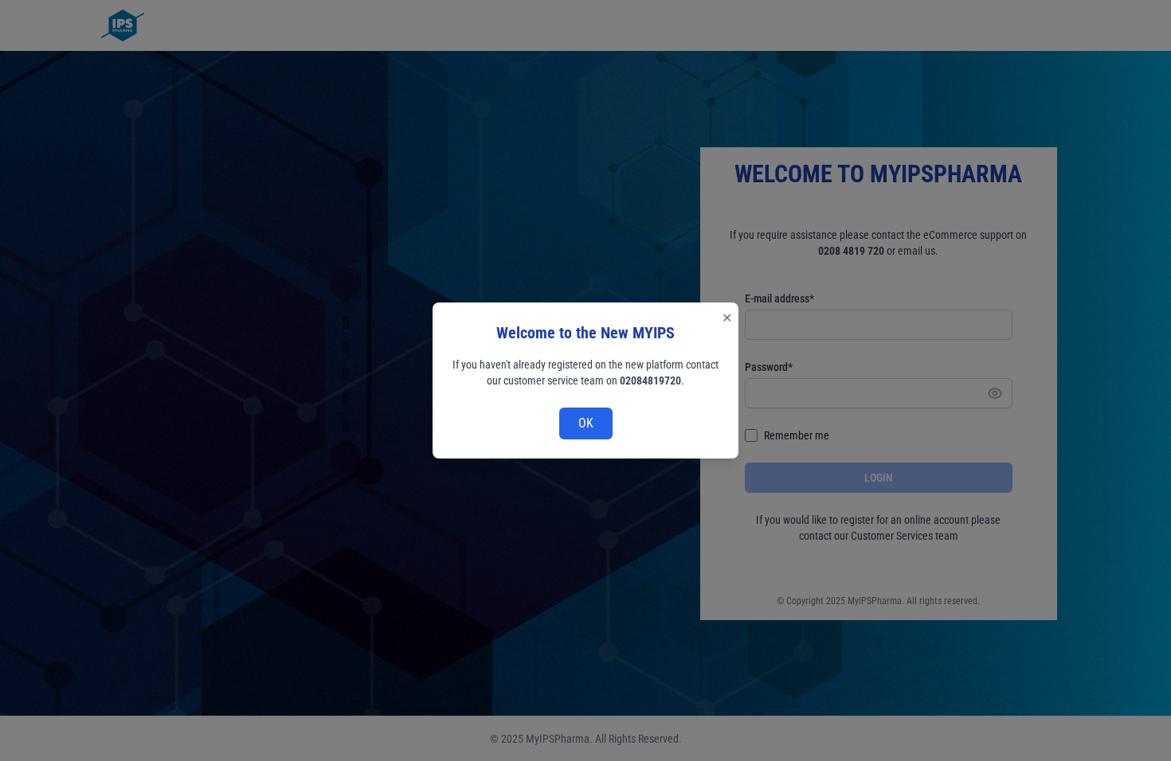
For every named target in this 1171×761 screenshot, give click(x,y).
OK (585, 423)
